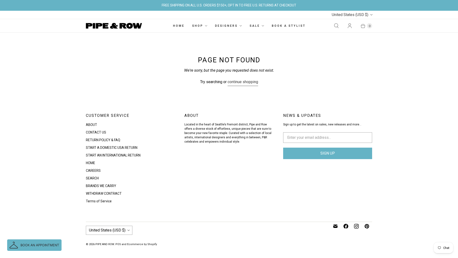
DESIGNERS (226, 25)
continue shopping (243, 82)
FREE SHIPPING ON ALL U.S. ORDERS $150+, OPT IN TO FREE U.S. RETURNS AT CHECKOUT (229, 5)
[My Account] (349, 26)
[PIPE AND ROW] (114, 26)
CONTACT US (96, 132)
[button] (34, 245)
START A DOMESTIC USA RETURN (111, 148)
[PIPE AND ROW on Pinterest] (367, 226)
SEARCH (92, 178)
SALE (255, 25)
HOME (178, 25)
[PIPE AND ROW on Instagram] (356, 226)
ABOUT (91, 125)
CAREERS (93, 170)
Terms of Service (99, 201)
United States (350, 14)
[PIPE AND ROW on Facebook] (346, 226)
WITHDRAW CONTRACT (104, 193)
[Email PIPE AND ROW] (335, 226)
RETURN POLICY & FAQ (103, 140)
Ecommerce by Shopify (142, 244)
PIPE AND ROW (104, 244)
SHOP (197, 25)
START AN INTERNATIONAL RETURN (113, 155)
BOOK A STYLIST (289, 25)
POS (118, 244)
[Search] (336, 26)
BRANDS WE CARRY (101, 186)
